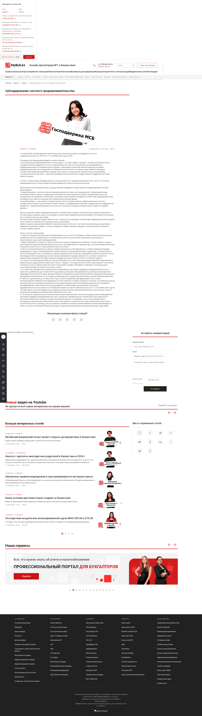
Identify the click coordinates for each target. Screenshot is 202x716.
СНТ (51, 644)
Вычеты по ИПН (127, 640)
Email (135, 352)
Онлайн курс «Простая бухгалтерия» (27, 681)
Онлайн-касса (162, 683)
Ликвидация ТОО (92, 644)
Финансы (107, 77)
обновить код (139, 383)
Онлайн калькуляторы (165, 644)
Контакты (18, 636)
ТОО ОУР (89, 640)
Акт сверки (54, 657)
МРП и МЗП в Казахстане (73, 77)
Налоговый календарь (58, 662)
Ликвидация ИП (91, 649)
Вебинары (18, 627)
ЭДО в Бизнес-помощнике (59, 674)
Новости (8, 77)
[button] (62, 533)
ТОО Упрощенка (91, 636)
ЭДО (123, 644)
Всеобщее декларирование (83, 72)
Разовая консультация (94, 662)
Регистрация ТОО (92, 631)
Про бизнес (125, 649)
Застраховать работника (94, 623)
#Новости (24, 149)
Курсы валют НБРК (128, 627)
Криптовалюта (134, 77)
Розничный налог (92, 657)
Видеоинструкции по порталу (25, 664)
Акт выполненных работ (58, 631)
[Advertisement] (156, 269)
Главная (20, 77)
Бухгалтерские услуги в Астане (25, 672)
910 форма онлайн (163, 640)
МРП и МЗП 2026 (92, 679)
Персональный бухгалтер (60, 72)
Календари (152, 72)
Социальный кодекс (164, 679)
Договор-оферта (20, 640)
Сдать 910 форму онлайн (59, 636)
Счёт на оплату (20, 668)
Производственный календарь (61, 666)
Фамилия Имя (138, 342)
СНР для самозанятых (129, 662)
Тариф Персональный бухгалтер (168, 623)
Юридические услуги (138, 72)
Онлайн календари (163, 666)
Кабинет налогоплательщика (53, 77)
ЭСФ (51, 649)
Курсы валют (126, 623)
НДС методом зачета (129, 666)
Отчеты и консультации (58, 627)
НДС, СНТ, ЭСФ (97, 77)
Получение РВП (127, 670)
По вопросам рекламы (22, 623)
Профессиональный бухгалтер (18, 72)
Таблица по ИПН (91, 670)
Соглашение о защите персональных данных (27, 650)
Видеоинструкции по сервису (25, 659)
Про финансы (126, 657)
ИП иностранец (91, 653)
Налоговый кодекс (163, 674)
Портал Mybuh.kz (56, 623)
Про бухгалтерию (127, 653)
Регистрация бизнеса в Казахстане (169, 662)
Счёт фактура (55, 653)
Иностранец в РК (56, 640)
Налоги (87, 77)
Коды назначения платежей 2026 (133, 674)
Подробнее (28, 57)
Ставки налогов (91, 666)
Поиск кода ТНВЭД (163, 670)
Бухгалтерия (36, 77)
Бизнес (27, 77)
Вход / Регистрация (148, 65)
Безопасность (19, 677)
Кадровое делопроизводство (167, 657)
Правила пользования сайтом (25, 644)
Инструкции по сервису (23, 655)
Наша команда (20, 631)
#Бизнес (32, 149)
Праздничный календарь (94, 674)
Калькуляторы (101, 72)
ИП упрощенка (91, 627)
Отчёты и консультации (118, 72)
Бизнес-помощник (40, 72)
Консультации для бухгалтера (167, 653)
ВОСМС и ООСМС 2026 (129, 631)
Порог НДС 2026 (127, 636)
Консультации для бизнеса (166, 649)
